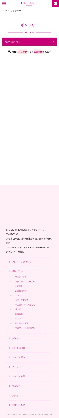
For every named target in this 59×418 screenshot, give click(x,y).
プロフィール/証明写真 (25, 328)
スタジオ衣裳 (18, 376)
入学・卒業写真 (21, 300)
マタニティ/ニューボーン (26, 281)
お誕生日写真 (21, 291)
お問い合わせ (18, 405)
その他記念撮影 (21, 323)
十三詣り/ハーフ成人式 (25, 305)
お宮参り (19, 286)
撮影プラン (17, 271)
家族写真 (19, 314)
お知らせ (16, 338)
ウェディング (21, 277)
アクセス (16, 395)
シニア (18, 319)
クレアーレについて (22, 262)
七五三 (18, 295)
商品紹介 (16, 386)
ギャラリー (17, 367)
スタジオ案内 (18, 357)
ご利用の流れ (18, 348)
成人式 (18, 309)
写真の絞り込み (12, 41)
